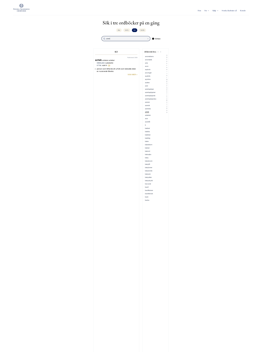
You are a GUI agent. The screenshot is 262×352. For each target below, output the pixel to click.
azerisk (147, 105)
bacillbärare (149, 190)
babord (147, 151)
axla (146, 63)
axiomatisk (148, 60)
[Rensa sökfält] (148, 39)
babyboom (148, 161)
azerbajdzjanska (150, 99)
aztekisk (148, 115)
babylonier (148, 167)
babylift (147, 164)
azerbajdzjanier (150, 92)
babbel (147, 128)
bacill (147, 187)
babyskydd (149, 180)
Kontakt (243, 10)
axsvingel (148, 73)
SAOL (127, 30)
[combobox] (126, 38)
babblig (147, 138)
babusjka (148, 154)
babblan (148, 135)
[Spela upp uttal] (109, 65)
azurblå (147, 122)
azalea (147, 82)
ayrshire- (148, 79)
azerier (147, 102)
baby (147, 158)
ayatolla (147, 76)
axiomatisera (149, 56)
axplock (147, 69)
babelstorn (148, 144)
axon (146, 66)
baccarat (148, 184)
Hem (199, 10)
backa (147, 200)
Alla (119, 30)
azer (146, 86)
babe (147, 141)
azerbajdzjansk (150, 95)
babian (147, 148)
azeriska (148, 109)
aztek (147, 112)
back (146, 197)
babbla (147, 131)
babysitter (148, 177)
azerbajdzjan (149, 89)
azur (146, 118)
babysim (148, 174)
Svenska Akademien (228, 10)
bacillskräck (149, 193)
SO (135, 30)
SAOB (142, 30)
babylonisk (148, 171)
